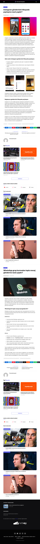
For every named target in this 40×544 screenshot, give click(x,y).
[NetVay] (20, 523)
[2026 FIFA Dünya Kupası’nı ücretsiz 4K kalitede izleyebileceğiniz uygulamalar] (11, 166)
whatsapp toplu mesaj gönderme (25, 358)
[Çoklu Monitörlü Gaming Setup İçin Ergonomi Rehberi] (11, 152)
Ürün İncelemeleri (7, 194)
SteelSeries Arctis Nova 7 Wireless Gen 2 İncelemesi (16, 236)
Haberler (10, 4)
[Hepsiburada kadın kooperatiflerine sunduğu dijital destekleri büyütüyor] (29, 152)
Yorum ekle (20, 178)
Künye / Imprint (18, 536)
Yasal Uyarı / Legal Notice (9, 536)
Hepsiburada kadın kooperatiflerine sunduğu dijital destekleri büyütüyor (27, 158)
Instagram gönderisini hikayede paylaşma (14, 123)
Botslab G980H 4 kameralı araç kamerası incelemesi (16, 213)
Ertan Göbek (7, 261)
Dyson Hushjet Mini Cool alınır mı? (12, 260)
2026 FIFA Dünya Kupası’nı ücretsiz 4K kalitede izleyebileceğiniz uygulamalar (10, 173)
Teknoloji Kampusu (5, 4)
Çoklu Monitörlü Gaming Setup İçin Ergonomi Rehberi (10, 158)
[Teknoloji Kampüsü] (19, 1)
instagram (5, 123)
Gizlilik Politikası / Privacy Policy (28, 536)
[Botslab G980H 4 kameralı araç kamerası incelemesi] (20, 203)
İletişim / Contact (20, 538)
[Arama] (36, 2)
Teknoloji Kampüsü (12, 138)
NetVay (16, 518)
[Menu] (4, 2)
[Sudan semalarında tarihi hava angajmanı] (5, 506)
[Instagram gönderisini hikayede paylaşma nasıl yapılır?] (20, 26)
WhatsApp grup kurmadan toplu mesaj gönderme (11, 358)
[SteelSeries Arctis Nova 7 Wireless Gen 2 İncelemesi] (20, 226)
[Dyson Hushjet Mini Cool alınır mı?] (20, 249)
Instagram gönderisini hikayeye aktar (28, 123)
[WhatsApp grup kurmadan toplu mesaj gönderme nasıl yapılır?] (20, 287)
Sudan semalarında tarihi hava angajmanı (16, 505)
